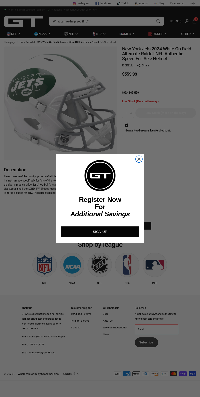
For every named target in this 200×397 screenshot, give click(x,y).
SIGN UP (100, 232)
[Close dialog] (139, 159)
